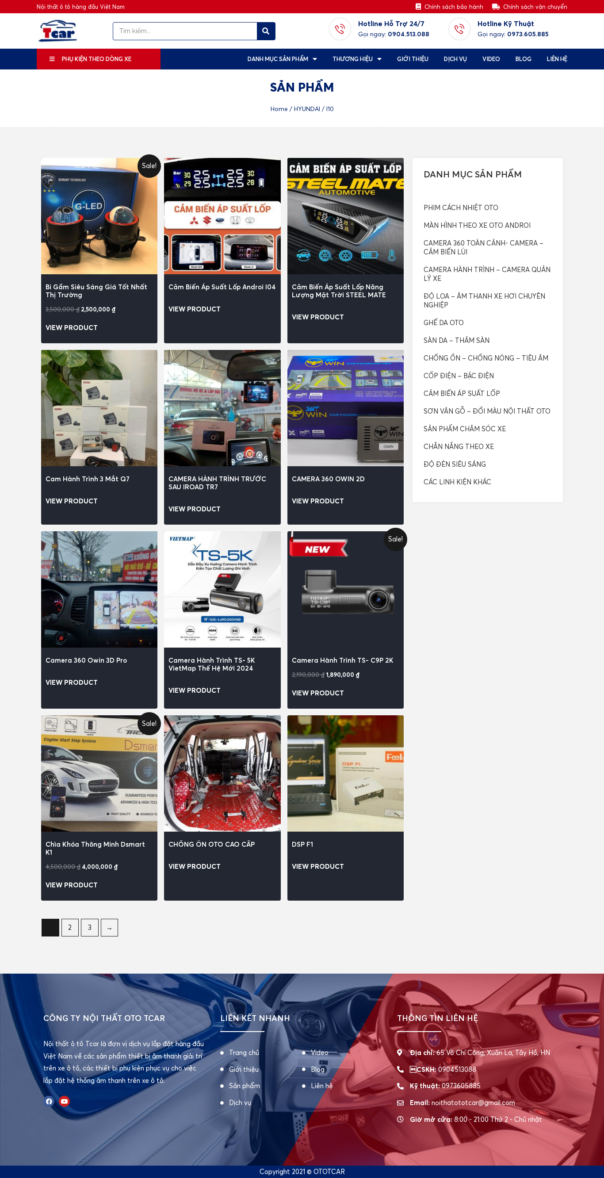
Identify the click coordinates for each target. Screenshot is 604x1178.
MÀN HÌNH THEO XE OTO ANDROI (477, 225)
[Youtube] (64, 1101)
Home (279, 109)
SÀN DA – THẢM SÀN (456, 340)
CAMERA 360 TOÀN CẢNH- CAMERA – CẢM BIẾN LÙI (483, 247)
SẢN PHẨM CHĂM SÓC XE (465, 429)
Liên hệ (557, 58)
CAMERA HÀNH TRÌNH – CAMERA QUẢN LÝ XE (487, 274)
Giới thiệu (412, 58)
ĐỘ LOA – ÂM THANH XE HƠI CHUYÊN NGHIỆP (484, 300)
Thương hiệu (353, 58)
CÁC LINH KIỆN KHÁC (457, 482)
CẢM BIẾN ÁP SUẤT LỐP (462, 393)
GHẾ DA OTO (444, 322)
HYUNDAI (307, 109)
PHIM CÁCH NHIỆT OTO (461, 207)
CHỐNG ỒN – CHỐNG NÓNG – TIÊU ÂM (486, 358)
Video (491, 58)
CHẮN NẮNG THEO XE (459, 446)
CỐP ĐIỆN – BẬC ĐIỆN (459, 376)
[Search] (266, 31)
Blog (523, 58)
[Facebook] (48, 1101)
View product (72, 327)
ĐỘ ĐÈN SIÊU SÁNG (455, 464)
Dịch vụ (455, 58)
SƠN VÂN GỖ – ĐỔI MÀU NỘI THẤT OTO (487, 411)
